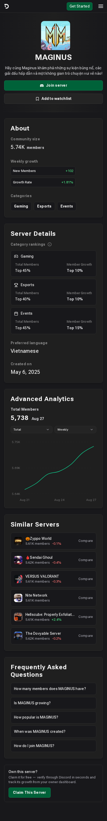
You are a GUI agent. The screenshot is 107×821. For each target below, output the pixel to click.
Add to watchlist (56, 98)
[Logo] (6, 6)
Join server (56, 85)
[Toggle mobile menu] (101, 6)
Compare (85, 541)
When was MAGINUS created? (39, 731)
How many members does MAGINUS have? (50, 689)
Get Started (80, 6)
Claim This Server (29, 792)
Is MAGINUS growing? (32, 703)
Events (67, 206)
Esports (44, 206)
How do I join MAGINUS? (34, 746)
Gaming (21, 206)
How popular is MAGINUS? (36, 717)
